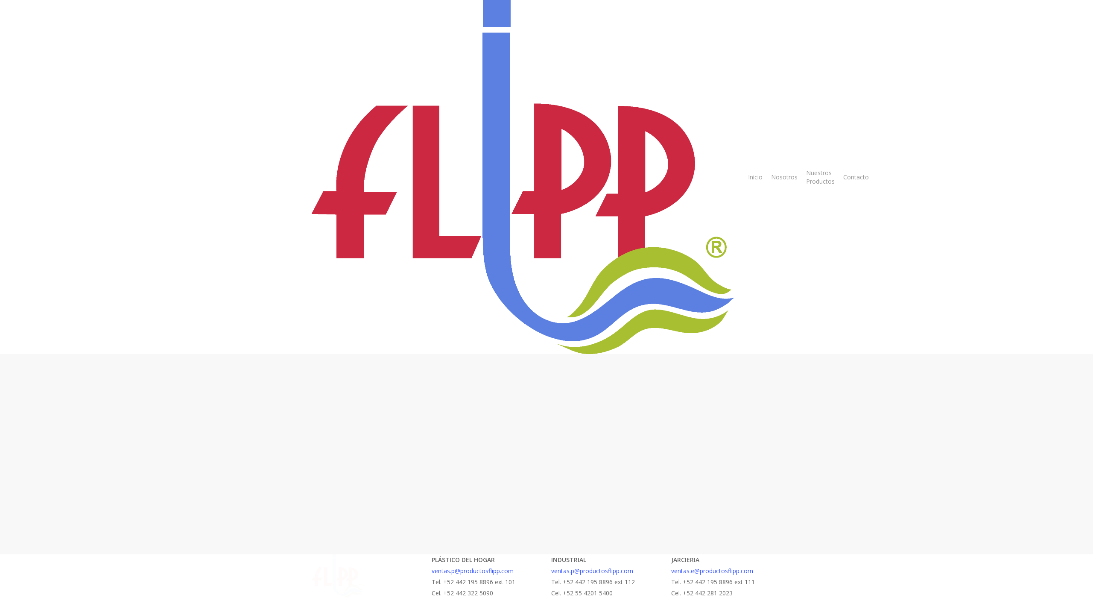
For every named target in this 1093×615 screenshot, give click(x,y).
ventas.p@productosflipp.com (473, 571)
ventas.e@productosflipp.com (712, 571)
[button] (546, 609)
